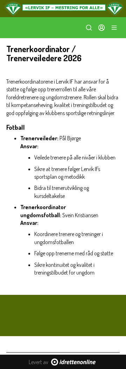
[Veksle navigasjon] (114, 27)
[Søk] (89, 27)
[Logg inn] (101, 27)
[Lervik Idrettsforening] (63, 8)
